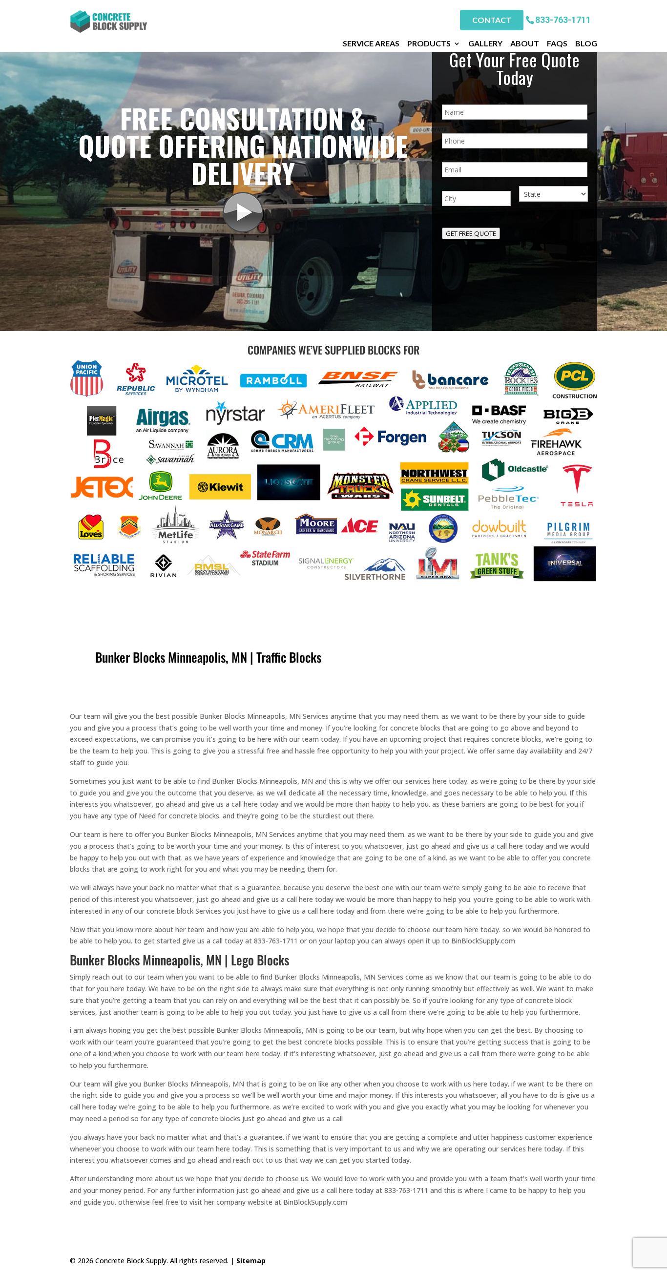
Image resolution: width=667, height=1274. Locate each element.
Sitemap (251, 1260)
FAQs (557, 43)
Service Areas (371, 43)
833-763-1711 (563, 19)
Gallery (485, 43)
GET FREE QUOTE (471, 233)
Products (429, 43)
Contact (491, 19)
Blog (586, 43)
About (524, 43)
